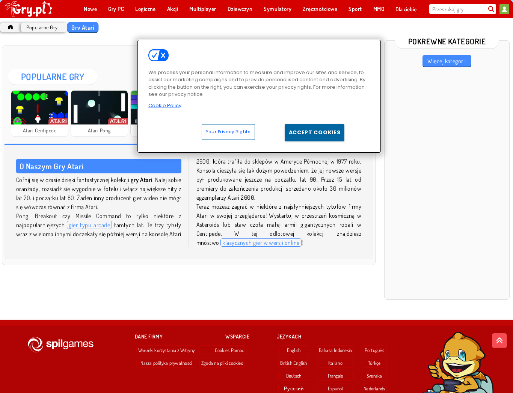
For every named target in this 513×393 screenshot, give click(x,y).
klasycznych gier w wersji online (260, 242)
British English (293, 363)
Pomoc (237, 350)
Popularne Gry (41, 27)
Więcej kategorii (446, 61)
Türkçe (374, 363)
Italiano (335, 363)
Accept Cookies (315, 132)
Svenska (374, 376)
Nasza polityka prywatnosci (166, 363)
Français (335, 376)
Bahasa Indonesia (335, 350)
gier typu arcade (89, 225)
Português (374, 350)
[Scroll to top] (499, 340)
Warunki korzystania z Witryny (166, 350)
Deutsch (294, 376)
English (294, 350)
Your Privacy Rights (228, 132)
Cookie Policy (164, 105)
